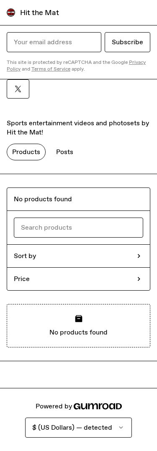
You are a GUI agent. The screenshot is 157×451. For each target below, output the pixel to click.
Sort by (25, 256)
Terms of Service (50, 69)
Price (22, 279)
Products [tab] (26, 152)
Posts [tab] (64, 152)
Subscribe (127, 42)
